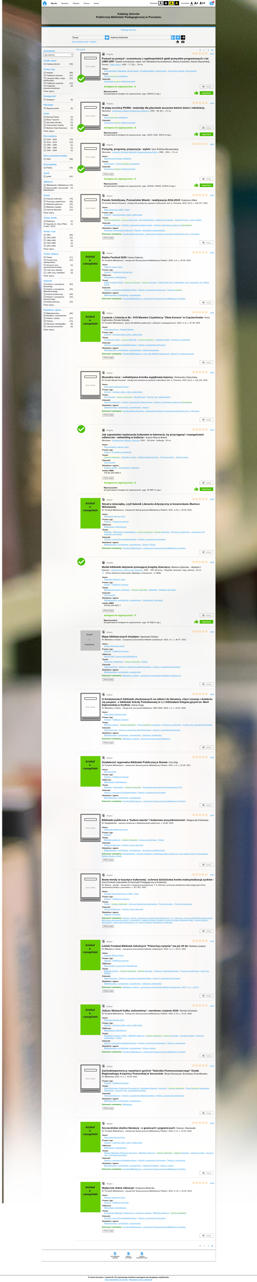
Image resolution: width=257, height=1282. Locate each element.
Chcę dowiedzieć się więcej (116, 1280)
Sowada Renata (127, 329)
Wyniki (54, 3)
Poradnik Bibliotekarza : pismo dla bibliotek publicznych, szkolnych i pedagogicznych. (158, 354)
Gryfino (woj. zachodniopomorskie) (197, 725)
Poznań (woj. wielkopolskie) (158, 397)
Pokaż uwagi (108, 174)
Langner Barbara (114, 955)
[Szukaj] (183, 37)
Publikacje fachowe (120, 521)
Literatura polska (162, 340)
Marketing (153, 590)
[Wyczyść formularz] (177, 42)
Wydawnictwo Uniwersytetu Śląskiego (127, 570)
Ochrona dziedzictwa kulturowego (143, 904)
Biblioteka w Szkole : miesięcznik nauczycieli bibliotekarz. (147, 739)
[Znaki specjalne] (183, 42)
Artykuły (107, 215)
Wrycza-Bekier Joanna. (116, 447)
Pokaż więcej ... (50, 91)
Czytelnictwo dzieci (112, 340)
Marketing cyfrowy (129, 457)
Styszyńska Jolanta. (182, 71)
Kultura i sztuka (110, 468)
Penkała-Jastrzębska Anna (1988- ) (121, 894)
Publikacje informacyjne (122, 272)
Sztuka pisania (182, 457)
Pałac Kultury (115, 64)
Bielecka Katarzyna (114, 1197)
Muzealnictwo (139, 397)
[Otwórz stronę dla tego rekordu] (91, 268)
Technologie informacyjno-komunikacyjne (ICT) (162, 787)
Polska (144, 662)
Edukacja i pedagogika (152, 735)
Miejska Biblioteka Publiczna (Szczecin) (120, 1153)
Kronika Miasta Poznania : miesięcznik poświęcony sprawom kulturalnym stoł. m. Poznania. (161, 234)
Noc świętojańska (146, 220)
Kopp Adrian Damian (115, 714)
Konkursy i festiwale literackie (166, 971)
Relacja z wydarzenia (176, 1043)
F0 (191, 3)
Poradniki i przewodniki (121, 452)
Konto (96, 3)
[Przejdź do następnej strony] (208, 50)
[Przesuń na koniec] (212, 50)
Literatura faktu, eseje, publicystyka (127, 215)
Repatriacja (109, 1090)
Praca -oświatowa (115, 76)
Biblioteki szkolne (111, 725)
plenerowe (129, 220)
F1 (196, 3)
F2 (202, 3)
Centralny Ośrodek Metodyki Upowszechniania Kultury (135, 152)
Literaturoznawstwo (150, 350)
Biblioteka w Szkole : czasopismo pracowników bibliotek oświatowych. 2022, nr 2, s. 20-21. (161, 987)
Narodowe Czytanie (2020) (115, 1036)
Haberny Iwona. (113, 267)
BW (166, 3)
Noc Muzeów (109, 397)
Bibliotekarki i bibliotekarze (115, 277)
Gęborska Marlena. (114, 579)
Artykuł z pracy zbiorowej (132, 845)
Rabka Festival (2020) (113, 282)
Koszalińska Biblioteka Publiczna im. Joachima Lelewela (127, 1213)
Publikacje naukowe (120, 585)
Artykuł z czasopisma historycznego (137, 225)
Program (174, 290)
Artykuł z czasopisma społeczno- (173, 225)
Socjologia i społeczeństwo (153, 230)
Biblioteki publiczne (112, 840)
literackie (149, 282)
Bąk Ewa (110, 772)
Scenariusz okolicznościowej (119, 81)
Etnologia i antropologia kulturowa (118, 230)
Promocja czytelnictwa (180, 340)
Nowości (64, 3)
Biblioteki (108, 532)
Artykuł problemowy (112, 225)
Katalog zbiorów (128, 30)
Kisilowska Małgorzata (116, 829)
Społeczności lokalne (164, 220)
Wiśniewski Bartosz (114, 516)
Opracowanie (109, 462)
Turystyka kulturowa (183, 904)
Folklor (107, 904)
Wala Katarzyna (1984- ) (117, 210)
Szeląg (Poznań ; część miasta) (188, 220)
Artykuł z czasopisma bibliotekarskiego (120, 290)
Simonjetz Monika (114, 1020)
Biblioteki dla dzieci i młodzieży (117, 590)
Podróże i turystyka (112, 914)
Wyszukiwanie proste (80, 42)
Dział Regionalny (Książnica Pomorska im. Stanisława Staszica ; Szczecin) (135, 1088)
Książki (107, 452)
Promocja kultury (167, 457)
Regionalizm (118, 787)
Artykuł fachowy (110, 667)
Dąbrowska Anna (111, 329)
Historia (76, 3)
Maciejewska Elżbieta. (117, 158)
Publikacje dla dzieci (167, 590)
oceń (212, 53)
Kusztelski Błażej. (153, 71)
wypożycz (206, 93)
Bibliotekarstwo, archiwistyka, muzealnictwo (122, 295)
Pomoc (87, 3)
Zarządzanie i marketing (129, 468)
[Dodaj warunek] (178, 37)
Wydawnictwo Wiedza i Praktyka (125, 440)
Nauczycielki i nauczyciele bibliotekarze (120, 656)
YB (171, 3)
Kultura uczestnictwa (147, 840)
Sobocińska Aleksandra (116, 387)
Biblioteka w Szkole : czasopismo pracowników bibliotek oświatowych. (152, 675)
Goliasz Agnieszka (114, 646)
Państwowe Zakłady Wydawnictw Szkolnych (130, 111)
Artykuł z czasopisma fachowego (152, 290)
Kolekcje (93, 42)
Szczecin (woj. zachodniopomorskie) (130, 1090)
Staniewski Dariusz (114, 1137)
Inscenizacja (109, 164)
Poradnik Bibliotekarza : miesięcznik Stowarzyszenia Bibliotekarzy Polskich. (154, 298)
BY (176, 3)
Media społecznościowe (148, 457)
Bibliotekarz (127, 1104)
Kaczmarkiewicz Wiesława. (121, 71)
